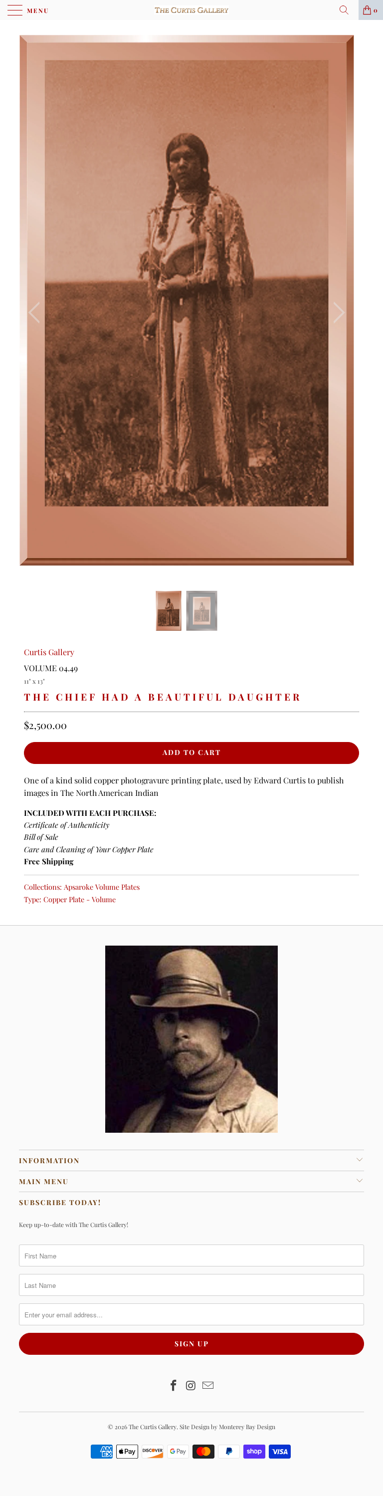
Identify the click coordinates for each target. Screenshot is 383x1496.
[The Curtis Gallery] (191, 10)
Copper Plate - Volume (79, 899)
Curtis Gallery (49, 652)
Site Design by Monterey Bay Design (227, 1427)
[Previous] (36, 313)
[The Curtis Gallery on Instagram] (191, 1386)
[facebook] (173, 1386)
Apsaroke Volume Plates (102, 887)
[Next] (336, 313)
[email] (208, 1386)
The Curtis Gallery (153, 1427)
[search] (348, 9)
